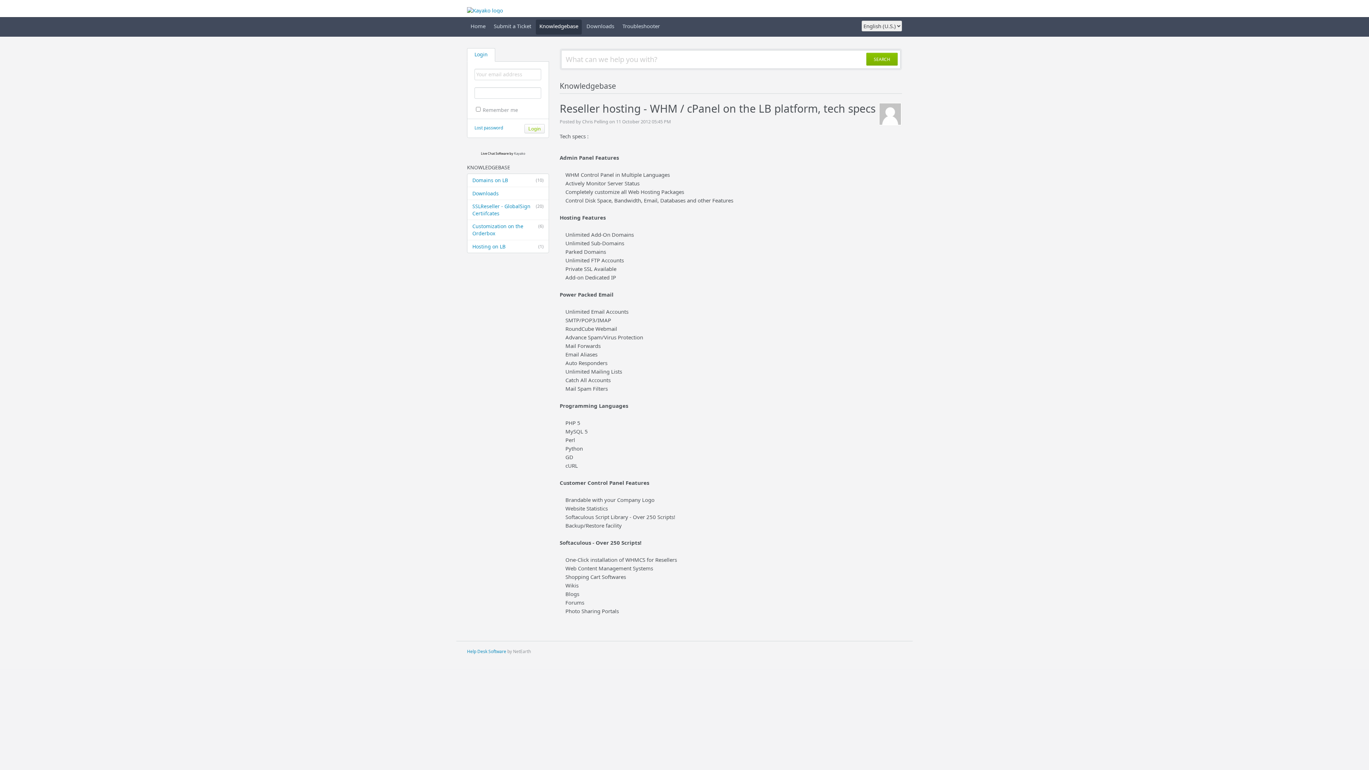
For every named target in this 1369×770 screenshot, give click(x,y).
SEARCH (882, 59)
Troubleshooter (641, 26)
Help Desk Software (486, 651)
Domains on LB (508, 180)
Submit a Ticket (512, 26)
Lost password (489, 128)
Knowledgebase (558, 26)
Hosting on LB (508, 246)
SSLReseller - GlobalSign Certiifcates (508, 210)
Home (478, 26)
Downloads (600, 26)
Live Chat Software (495, 153)
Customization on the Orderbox (508, 230)
